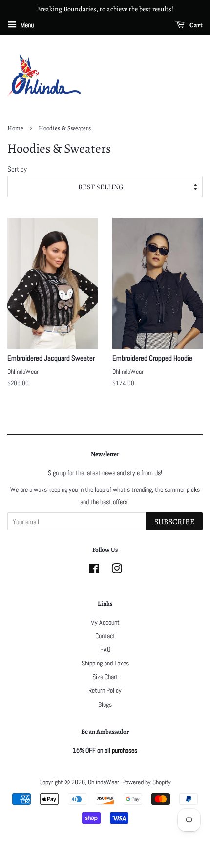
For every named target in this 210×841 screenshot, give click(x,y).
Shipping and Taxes (105, 663)
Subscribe (174, 521)
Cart (196, 25)
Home (15, 128)
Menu (26, 24)
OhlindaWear (103, 782)
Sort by (17, 169)
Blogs (105, 704)
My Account (105, 622)
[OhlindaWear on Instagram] (116, 570)
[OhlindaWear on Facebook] (94, 570)
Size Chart (105, 676)
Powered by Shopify (146, 782)
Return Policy (105, 690)
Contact (105, 635)
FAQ (105, 649)
